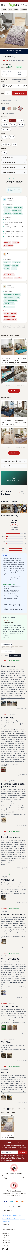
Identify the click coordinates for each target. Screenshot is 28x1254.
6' (8, 144)
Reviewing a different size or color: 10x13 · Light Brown (13, 815)
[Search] (5, 5)
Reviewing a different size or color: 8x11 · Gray (13, 893)
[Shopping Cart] (26, 5)
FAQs (4, 1238)
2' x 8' (12, 137)
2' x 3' (4, 120)
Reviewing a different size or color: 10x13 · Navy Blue (13, 987)
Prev (4, 1108)
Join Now (22, 1152)
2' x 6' (4, 137)
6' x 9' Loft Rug (19, 420)
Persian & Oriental (13, 9)
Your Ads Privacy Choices (10, 1219)
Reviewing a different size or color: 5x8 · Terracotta (13, 634)
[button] (13, 13)
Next (24, 1108)
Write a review (20, 60)
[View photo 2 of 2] (9, 1055)
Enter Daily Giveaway (8, 1229)
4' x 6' (20, 120)
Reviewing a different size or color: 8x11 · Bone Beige (13, 698)
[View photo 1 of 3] (3, 703)
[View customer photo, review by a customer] (14, 508)
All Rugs (4, 9)
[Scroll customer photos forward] (24, 508)
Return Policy (6, 1240)
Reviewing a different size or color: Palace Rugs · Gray (13, 1092)
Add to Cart (19, 93)
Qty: (2, 93)
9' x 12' (21, 124)
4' (3, 144)
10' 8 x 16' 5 (6, 129)
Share (16, 100)
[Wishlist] (24, 5)
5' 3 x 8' (5, 124)
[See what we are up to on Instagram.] (7, 1249)
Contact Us (5, 1233)
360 (19, 1108)
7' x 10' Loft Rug (20, 447)
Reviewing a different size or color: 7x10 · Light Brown (13, 1050)
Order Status (6, 1236)
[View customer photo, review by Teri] (22, 508)
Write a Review (16, 655)
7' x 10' (13, 124)
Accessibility (6, 1242)
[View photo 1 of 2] (3, 1055)
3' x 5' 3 (12, 120)
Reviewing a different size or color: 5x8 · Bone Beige (13, 937)
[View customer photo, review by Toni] (5, 508)
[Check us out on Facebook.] (3, 1249)
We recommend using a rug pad (19, 80)
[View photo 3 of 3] (14, 703)
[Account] (21, 5)
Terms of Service (8, 1160)
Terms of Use (6, 1215)
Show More (14, 391)
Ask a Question (7, 100)
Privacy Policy (9, 1157)
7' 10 (14, 144)
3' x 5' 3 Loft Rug (7, 1135)
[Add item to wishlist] (11, 339)
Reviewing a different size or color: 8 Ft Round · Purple (13, 863)
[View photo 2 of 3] (9, 703)
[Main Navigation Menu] (2, 5)
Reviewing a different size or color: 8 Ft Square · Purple (13, 1023)
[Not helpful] (26, 774)
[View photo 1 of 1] (3, 769)
